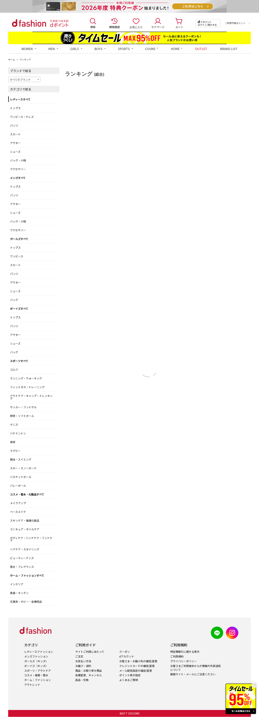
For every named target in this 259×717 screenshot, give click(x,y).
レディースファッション (38, 652)
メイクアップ (18, 503)
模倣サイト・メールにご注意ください (192, 674)
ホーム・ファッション (37, 680)
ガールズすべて (19, 239)
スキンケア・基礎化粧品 (24, 520)
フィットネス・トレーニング (27, 387)
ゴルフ (14, 369)
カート (179, 27)
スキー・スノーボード (23, 468)
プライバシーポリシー (183, 661)
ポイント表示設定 (129, 675)
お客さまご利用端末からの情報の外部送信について (195, 668)
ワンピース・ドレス (22, 117)
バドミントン (18, 433)
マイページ (157, 27)
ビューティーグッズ (22, 558)
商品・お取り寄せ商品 (88, 670)
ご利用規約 (177, 656)
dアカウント (126, 656)
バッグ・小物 (18, 160)
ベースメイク (18, 512)
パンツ (14, 125)
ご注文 (79, 656)
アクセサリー (18, 169)
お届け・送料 (83, 666)
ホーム (11, 59)
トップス (15, 108)
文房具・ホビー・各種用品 (26, 601)
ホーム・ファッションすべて (27, 575)
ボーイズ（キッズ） (36, 666)
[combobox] (24, 79)
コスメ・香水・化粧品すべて (27, 494)
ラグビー (15, 451)
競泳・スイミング (20, 459)
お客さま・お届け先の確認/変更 (138, 661)
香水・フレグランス (22, 567)
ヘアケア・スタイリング (24, 549)
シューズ (15, 152)
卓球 (12, 442)
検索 (93, 27)
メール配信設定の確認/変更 (135, 670)
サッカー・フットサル (23, 407)
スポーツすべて (19, 361)
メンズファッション (36, 656)
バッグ (14, 300)
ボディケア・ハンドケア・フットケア (31, 539)
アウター (15, 143)
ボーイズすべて (19, 308)
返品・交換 (82, 680)
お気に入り (136, 27)
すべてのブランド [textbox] (20, 79)
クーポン (124, 652)
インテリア (16, 584)
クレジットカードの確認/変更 (137, 666)
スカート (15, 134)
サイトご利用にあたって (89, 652)
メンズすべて (18, 178)
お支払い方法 (83, 661)
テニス (14, 424)
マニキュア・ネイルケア (24, 529)
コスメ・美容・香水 (36, 675)
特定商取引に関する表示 (184, 652)
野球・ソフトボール (22, 416)
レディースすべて (20, 99)
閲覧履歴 (114, 27)
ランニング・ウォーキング (26, 378)
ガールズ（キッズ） (36, 661)
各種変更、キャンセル (88, 675)
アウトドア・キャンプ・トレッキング (31, 397)
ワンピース (16, 256)
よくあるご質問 (128, 680)
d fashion (29, 23)
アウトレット (32, 684)
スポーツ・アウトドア (37, 670)
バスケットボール (20, 477)
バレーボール (18, 485)
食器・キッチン (19, 593)
